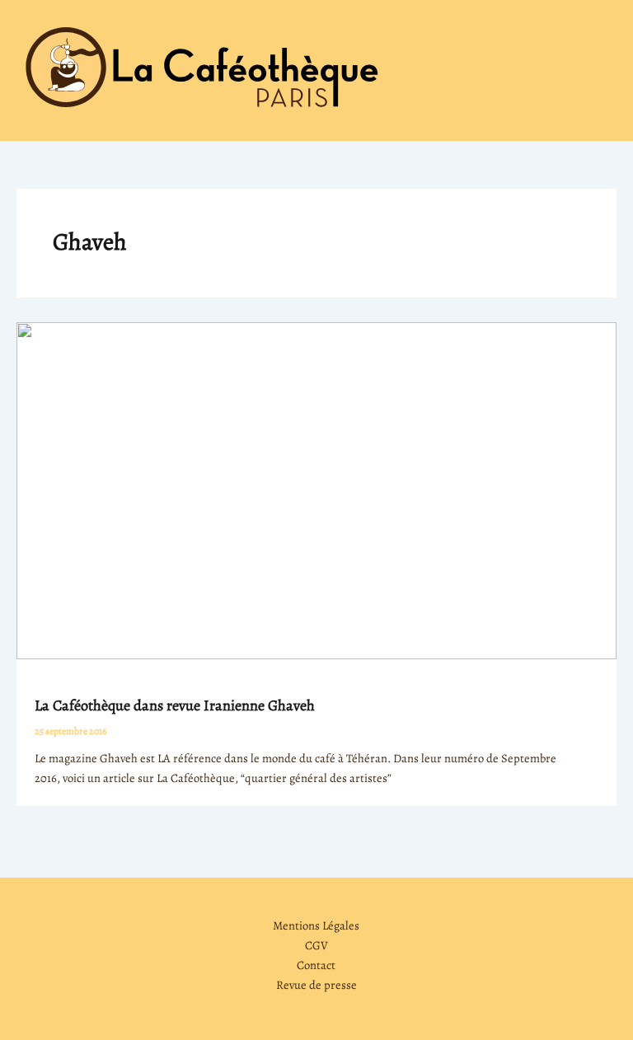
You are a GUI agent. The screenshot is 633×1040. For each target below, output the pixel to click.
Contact (316, 965)
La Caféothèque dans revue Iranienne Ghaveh (175, 705)
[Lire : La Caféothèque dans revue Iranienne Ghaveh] (316, 489)
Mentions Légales (316, 925)
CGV (316, 945)
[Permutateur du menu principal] (599, 70)
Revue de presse (316, 985)
